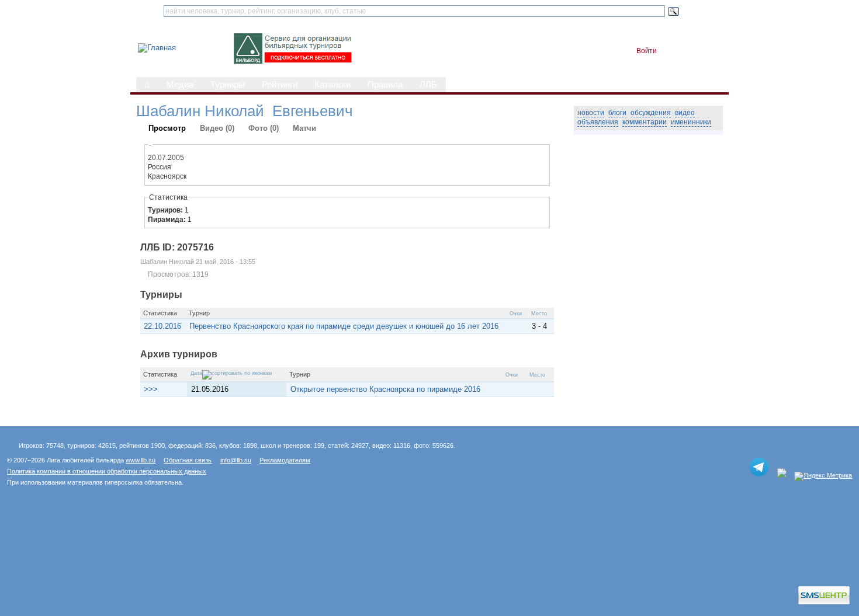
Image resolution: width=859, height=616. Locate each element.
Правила (385, 84)
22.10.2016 (162, 326)
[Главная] (157, 47)
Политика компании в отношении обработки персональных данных (106, 471)
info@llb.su (235, 460)
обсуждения (651, 113)
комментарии (644, 122)
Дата (196, 373)
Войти (646, 51)
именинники (691, 122)
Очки (516, 313)
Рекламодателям (284, 460)
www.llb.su (140, 460)
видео (685, 113)
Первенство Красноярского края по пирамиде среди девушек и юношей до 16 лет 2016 (343, 326)
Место (539, 313)
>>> (151, 389)
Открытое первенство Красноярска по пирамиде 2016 (385, 389)
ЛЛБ (428, 84)
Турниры (227, 84)
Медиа (180, 84)
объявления (597, 122)
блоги (617, 113)
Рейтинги (279, 84)
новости (590, 113)
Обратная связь (188, 460)
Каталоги (332, 84)
